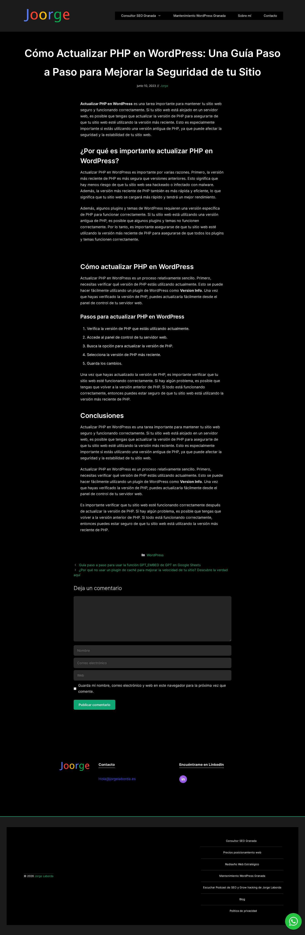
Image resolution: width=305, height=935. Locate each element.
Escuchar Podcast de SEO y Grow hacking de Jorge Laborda (242, 887)
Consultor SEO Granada (138, 16)
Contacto (270, 16)
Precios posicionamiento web (242, 852)
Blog (242, 899)
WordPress (155, 555)
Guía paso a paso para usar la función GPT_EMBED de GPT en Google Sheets (140, 565)
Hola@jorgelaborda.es (117, 779)
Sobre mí (244, 16)
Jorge (164, 85)
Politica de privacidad (243, 910)
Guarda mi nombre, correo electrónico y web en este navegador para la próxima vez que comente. (152, 688)
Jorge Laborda (44, 876)
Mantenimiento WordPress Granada (199, 16)
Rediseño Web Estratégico (242, 864)
